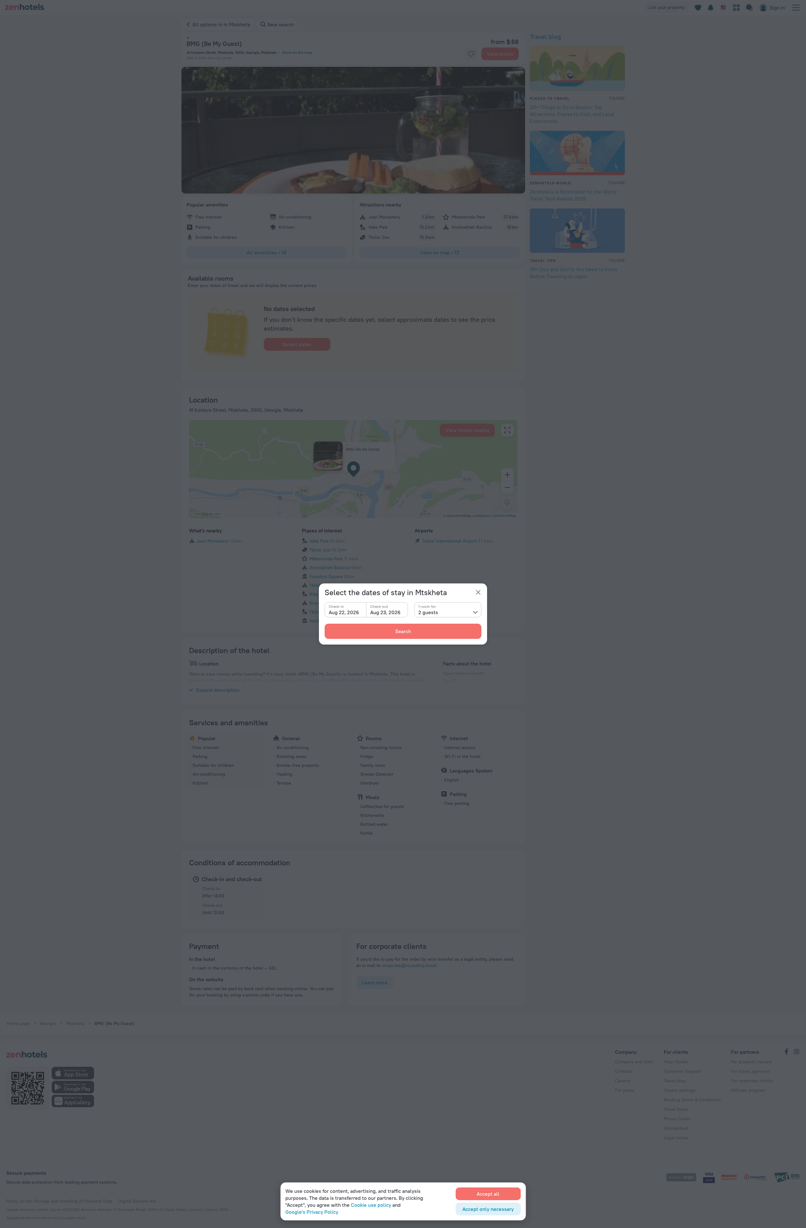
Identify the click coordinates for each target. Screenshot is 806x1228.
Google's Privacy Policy (311, 1212)
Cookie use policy (371, 1205)
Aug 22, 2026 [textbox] (344, 612)
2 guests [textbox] (428, 612)
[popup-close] (478, 592)
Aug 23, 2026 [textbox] (385, 612)
